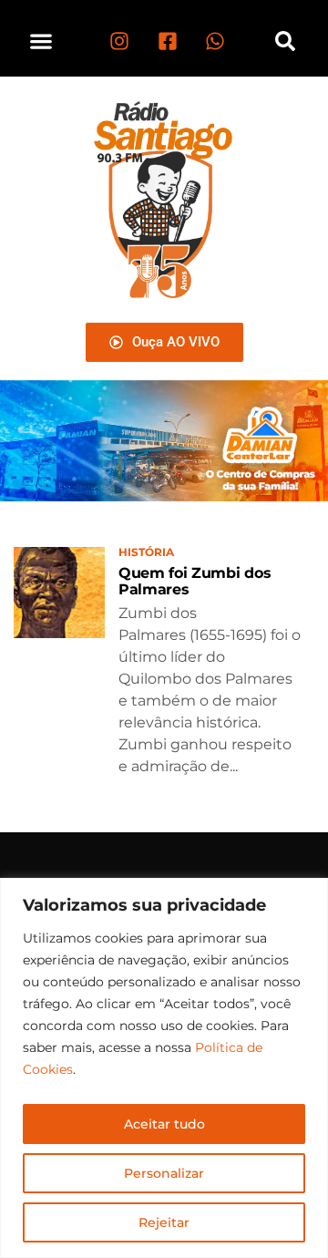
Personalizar (164, 1173)
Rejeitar (164, 1222)
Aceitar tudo (164, 1124)
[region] (164, 1068)
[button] (41, 40)
